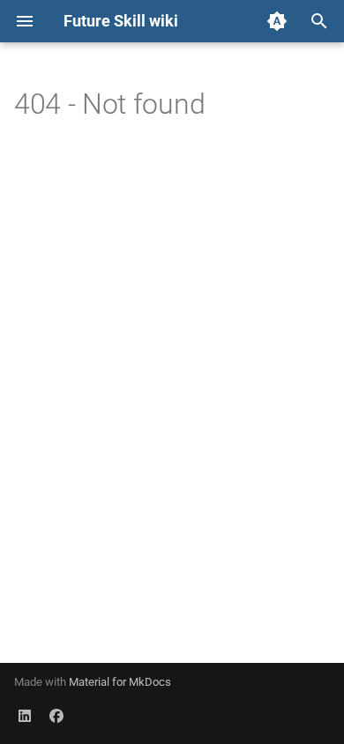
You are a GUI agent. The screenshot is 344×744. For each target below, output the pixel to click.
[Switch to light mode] (277, 21)
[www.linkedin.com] (25, 716)
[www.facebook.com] (56, 716)
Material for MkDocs (120, 681)
